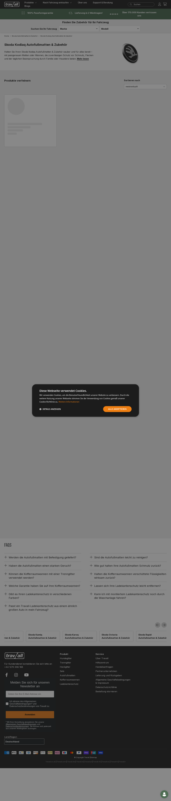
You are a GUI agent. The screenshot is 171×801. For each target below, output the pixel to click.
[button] (50, 409)
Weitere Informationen (69, 401)
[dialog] (85, 400)
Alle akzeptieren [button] (117, 409)
